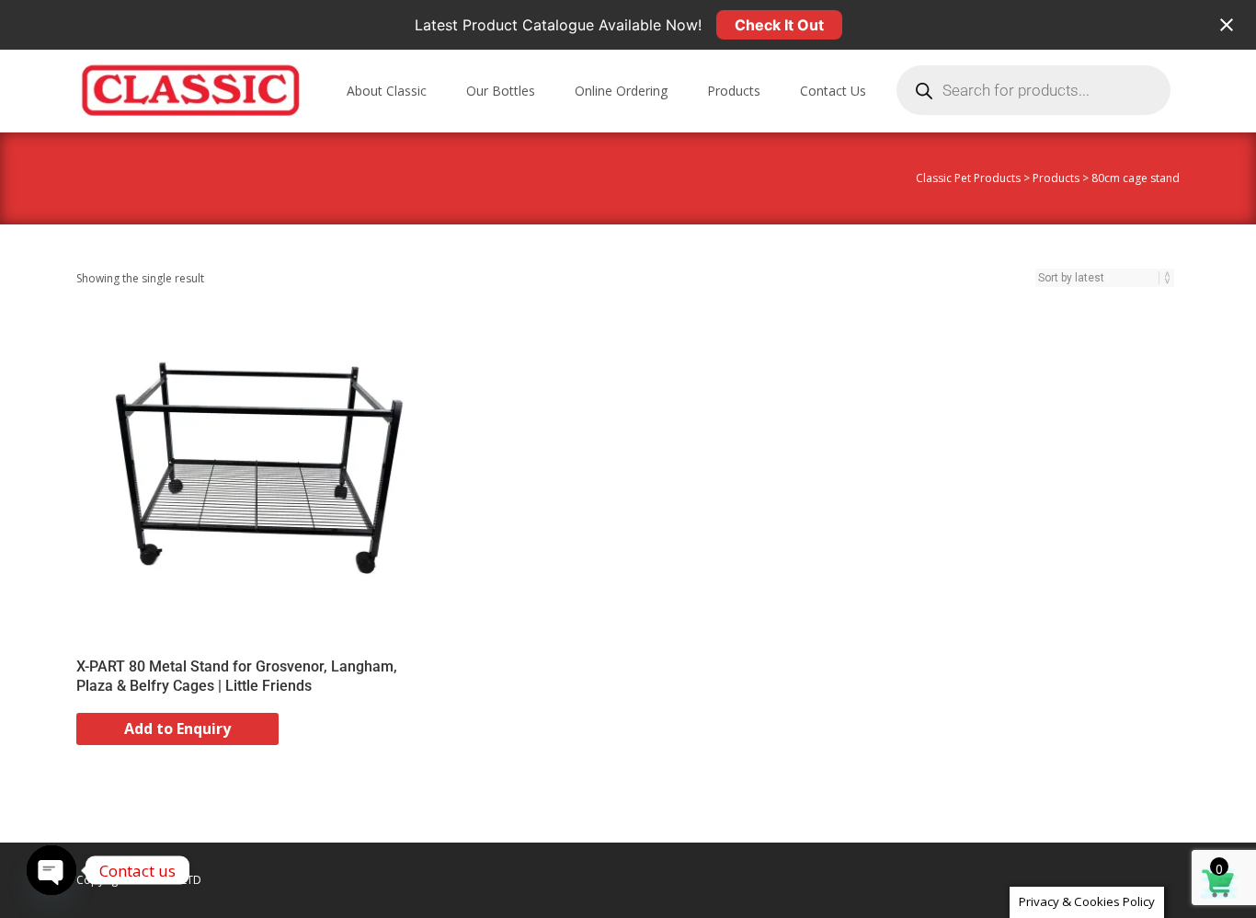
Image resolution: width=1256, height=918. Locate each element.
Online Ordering (621, 90)
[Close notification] (1227, 25)
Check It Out (779, 25)
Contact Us (833, 90)
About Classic (387, 90)
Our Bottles (500, 90)
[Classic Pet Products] (176, 86)
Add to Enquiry (177, 728)
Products (733, 90)
